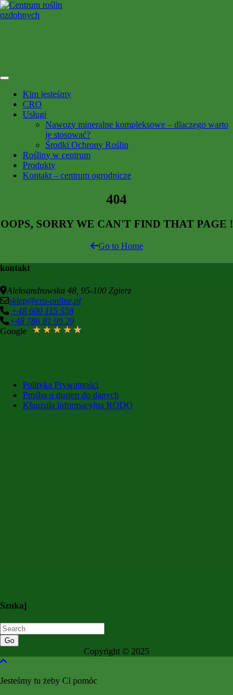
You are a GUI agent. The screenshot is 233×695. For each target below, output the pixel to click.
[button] (76, 297)
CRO (32, 104)
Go (9, 640)
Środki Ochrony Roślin (86, 145)
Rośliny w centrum (56, 155)
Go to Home (120, 246)
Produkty (39, 165)
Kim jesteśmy (47, 94)
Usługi (34, 114)
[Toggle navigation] (4, 78)
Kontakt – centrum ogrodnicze (77, 175)
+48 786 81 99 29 (41, 321)
